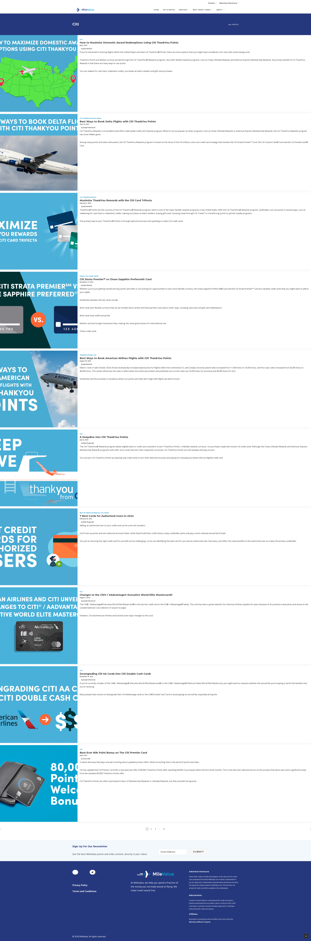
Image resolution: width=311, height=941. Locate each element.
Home (156, 10)
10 (164, 829)
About (219, 10)
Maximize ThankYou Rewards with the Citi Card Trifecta (116, 200)
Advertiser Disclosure (228, 3)
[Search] (237, 10)
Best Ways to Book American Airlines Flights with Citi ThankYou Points (125, 358)
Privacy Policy (79, 885)
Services (183, 10)
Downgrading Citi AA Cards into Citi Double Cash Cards (115, 673)
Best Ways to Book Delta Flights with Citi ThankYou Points (118, 121)
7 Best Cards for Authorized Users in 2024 (107, 516)
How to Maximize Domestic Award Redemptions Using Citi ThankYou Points (129, 42)
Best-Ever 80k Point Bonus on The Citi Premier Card (113, 752)
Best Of (83, 513)
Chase (82, 276)
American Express (93, 513)
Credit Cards (93, 276)
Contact (211, 3)
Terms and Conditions (84, 891)
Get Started (169, 10)
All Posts (233, 24)
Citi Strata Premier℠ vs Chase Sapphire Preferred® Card (115, 279)
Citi (81, 39)
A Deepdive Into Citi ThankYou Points (104, 437)
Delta (99, 118)
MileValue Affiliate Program (199, 922)
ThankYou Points (89, 118)
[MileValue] (83, 9)
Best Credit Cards (202, 10)
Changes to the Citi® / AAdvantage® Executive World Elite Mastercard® (126, 594)
